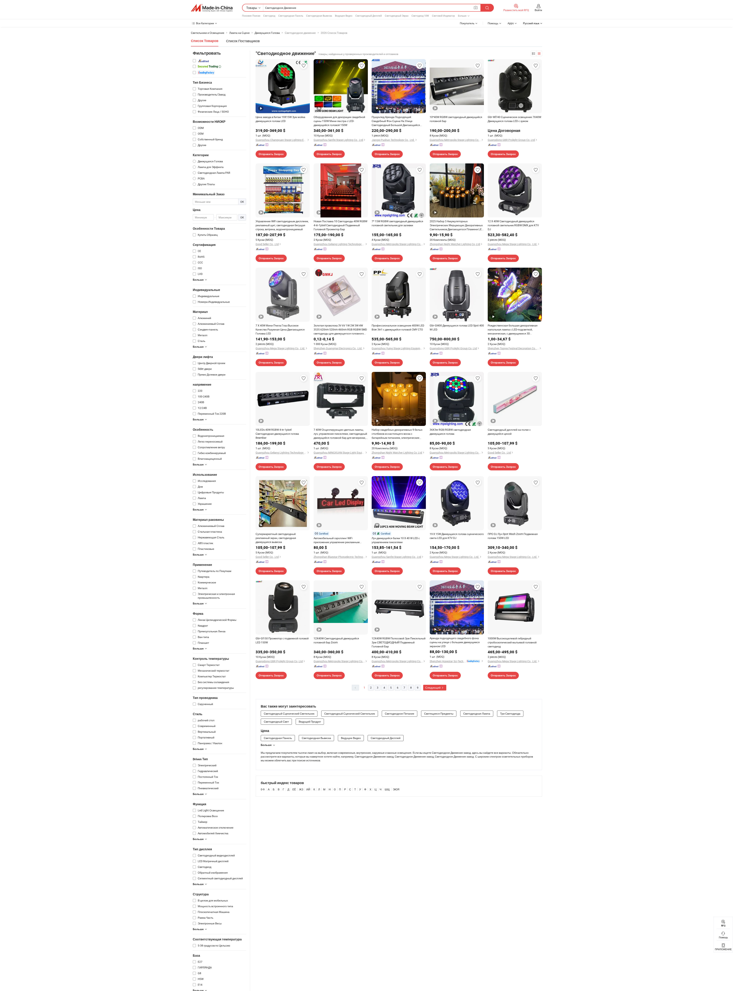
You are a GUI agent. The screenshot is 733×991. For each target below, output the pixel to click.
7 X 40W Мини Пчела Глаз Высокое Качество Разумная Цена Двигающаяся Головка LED (280, 329)
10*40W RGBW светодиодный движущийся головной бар (456, 119)
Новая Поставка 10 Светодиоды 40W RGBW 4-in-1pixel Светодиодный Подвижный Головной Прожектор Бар (340, 225)
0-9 (263, 789)
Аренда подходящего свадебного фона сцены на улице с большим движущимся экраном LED (455, 642)
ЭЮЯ (396, 789)
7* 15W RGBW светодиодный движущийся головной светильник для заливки (397, 223)
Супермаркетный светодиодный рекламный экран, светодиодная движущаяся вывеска (276, 538)
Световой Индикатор (443, 15)
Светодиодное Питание (399, 713)
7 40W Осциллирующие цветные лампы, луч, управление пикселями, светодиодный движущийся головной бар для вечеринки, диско (340, 434)
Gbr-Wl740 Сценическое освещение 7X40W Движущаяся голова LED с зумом (514, 119)
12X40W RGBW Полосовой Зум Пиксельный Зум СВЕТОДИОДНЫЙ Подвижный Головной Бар (398, 642)
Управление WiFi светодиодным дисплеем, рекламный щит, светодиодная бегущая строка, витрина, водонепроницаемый (282, 225)
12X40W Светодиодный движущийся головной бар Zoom (336, 640)
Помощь (493, 23)
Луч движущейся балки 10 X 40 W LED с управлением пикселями (396, 540)
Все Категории (205, 23)
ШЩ (387, 789)
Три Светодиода (510, 713)
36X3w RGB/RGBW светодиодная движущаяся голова (450, 431)
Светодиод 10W (420, 15)
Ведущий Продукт (310, 721)
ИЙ (308, 789)
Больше (266, 744)
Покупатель (467, 23)
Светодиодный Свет (276, 721)
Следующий (433, 687)
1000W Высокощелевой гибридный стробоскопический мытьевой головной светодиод (512, 642)
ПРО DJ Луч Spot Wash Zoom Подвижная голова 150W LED (513, 536)
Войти (538, 10)
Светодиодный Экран (396, 15)
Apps (511, 23)
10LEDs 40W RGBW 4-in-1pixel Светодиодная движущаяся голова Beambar (277, 433)
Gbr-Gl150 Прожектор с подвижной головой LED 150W (282, 640)
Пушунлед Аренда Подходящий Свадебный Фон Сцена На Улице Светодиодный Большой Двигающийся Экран (396, 121)
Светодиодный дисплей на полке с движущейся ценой (509, 431)
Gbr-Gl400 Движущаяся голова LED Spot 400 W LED (457, 327)
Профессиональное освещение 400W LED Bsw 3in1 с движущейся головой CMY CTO (398, 327)
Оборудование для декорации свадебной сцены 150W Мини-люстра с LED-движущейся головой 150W (339, 121)
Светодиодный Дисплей (368, 15)
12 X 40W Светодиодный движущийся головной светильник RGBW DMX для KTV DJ (513, 225)
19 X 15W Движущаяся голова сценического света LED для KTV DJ (457, 536)
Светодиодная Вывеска (319, 15)
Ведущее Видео (343, 15)
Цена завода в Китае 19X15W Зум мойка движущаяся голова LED (280, 119)
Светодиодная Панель (290, 15)
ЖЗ (301, 789)
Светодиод (269, 15)
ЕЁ (294, 789)
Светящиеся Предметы (438, 713)
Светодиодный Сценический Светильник (289, 713)
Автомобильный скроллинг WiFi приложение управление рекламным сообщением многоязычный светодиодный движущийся (340, 540)
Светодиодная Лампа (476, 713)
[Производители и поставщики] (211, 8)
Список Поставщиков (243, 41)
